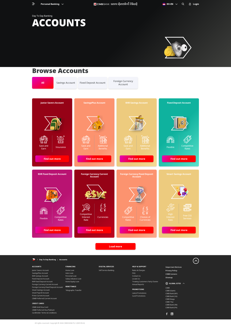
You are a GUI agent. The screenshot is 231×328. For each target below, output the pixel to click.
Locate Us (136, 279)
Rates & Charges (138, 270)
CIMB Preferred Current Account (44, 298)
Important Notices (173, 267)
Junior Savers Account (40, 270)
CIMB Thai (169, 302)
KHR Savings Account (40, 276)
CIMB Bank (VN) (171, 305)
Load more (115, 246)
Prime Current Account (40, 296)
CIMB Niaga (170, 299)
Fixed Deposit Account (40, 279)
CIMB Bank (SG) (171, 296)
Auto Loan (69, 273)
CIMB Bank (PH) (171, 307)
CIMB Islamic (170, 291)
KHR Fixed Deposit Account (42, 281)
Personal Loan (71, 276)
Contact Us (136, 276)
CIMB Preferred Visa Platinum (43, 310)
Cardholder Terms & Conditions (44, 313)
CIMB (167, 288)
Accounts (63, 259)
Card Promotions (138, 296)
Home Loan (70, 270)
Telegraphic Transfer (74, 290)
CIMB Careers (171, 274)
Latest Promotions (139, 293)
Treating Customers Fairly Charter (145, 281)
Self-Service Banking (106, 270)
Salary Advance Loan (73, 279)
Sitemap (169, 277)
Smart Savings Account (41, 290)
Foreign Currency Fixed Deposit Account (47, 287)
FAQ (133, 273)
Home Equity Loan (72, 281)
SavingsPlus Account (40, 273)
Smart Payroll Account (40, 293)
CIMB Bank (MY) (171, 293)
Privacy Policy (171, 270)
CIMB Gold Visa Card (40, 307)
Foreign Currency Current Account (45, 284)
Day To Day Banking (47, 259)
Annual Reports (138, 284)
